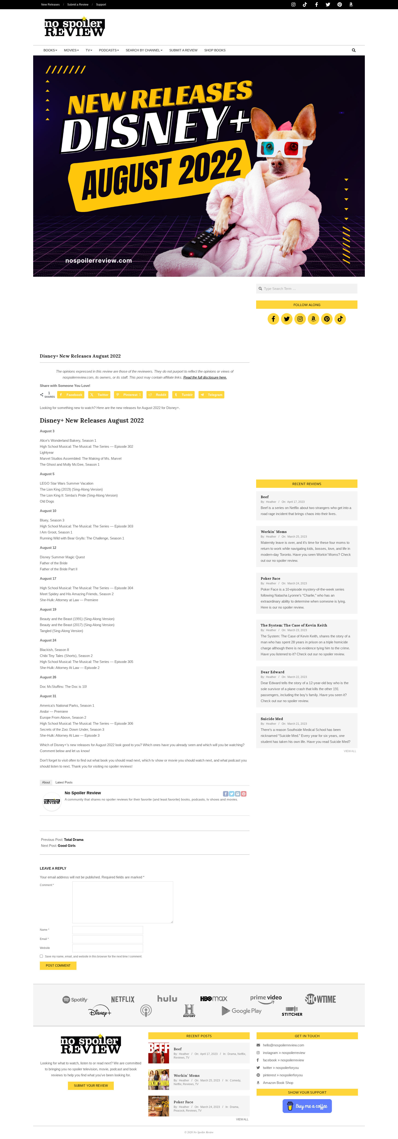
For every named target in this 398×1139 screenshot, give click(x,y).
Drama (232, 1054)
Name (44, 929)
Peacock (179, 1110)
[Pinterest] (243, 794)
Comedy (235, 1080)
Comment (47, 885)
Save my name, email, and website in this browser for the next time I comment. (93, 956)
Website (45, 948)
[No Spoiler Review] (52, 795)
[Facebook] (225, 794)
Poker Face (270, 578)
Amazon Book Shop (278, 1083)
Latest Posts (64, 782)
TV (187, 1057)
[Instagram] (237, 794)
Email (44, 939)
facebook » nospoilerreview (283, 1060)
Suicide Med (272, 719)
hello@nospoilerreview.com (283, 1045)
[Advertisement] (144, 318)
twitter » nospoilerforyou (281, 1068)
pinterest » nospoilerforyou (283, 1075)
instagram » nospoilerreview (284, 1053)
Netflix (241, 1054)
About (46, 782)
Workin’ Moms (274, 532)
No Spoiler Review (83, 793)
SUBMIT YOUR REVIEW (91, 1085)
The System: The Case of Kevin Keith (294, 625)
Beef (265, 497)
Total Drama (73, 840)
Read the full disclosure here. (205, 377)
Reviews (179, 1057)
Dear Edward (272, 672)
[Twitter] (231, 794)
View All (350, 751)
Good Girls (67, 846)
